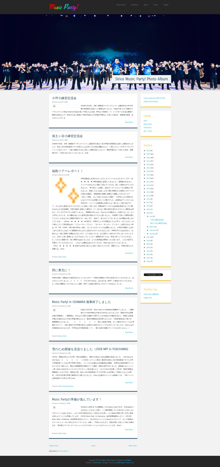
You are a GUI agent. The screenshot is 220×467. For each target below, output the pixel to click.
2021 (148, 168)
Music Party (62, 257)
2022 (148, 164)
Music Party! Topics (108, 460)
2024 (148, 158)
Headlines (134, 5)
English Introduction (151, 101)
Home (93, 446)
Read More (129, 122)
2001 (148, 258)
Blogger (128, 460)
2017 (148, 182)
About (146, 5)
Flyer (145, 121)
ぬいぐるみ (148, 131)
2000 (148, 261)
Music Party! (121, 5)
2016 (148, 185)
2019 (148, 175)
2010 (148, 206)
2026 (148, 151)
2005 (148, 244)
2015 (148, 189)
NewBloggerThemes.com (125, 463)
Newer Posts (54, 446)
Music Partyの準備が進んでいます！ (77, 399)
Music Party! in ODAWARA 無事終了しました (81, 302)
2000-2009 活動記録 (151, 294)
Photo (156, 5)
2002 (148, 254)
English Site (148, 298)
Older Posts (133, 446)
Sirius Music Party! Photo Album (141, 79)
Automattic (97, 463)
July (151, 216)
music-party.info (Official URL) (154, 98)
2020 (148, 171)
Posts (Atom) (63, 451)
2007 (148, 237)
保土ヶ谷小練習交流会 (67, 136)
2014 (148, 192)
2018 (148, 178)
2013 (148, 196)
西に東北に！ (61, 270)
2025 (148, 154)
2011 (148, 202)
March (152, 227)
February (153, 230)
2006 (148, 241)
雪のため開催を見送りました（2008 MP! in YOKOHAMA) (90, 349)
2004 (148, 247)
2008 (148, 213)
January (153, 234)
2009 (148, 209)
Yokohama (70, 386)
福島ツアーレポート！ (67, 171)
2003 (148, 251)
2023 (148, 161)
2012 (148, 199)
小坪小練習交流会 (64, 98)
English (166, 5)
